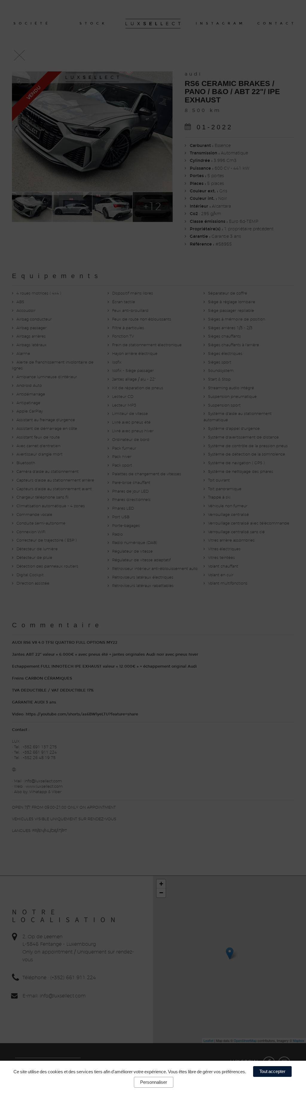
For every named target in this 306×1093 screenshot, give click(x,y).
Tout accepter (272, 1071)
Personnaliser (153, 1082)
